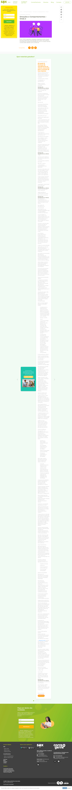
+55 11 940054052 (58, 755)
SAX (9, 2)
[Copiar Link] (61, 20)
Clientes (45, 2)
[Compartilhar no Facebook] (61, 15)
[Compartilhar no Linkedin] (61, 12)
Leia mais (69, 788)
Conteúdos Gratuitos (25, 14)
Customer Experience (8, 769)
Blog (52, 2)
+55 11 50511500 (41, 753)
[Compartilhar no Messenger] (61, 10)
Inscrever (9, 21)
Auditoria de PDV (24, 2)
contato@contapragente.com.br (61, 757)
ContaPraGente (36, 2)
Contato (58, 2)
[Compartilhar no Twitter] (61, 17)
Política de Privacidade (8, 784)
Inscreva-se (26, 726)
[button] (17, 379)
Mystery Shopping (7, 772)
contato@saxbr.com (43, 755)
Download (41, 695)
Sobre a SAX (6, 748)
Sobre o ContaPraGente (8, 756)
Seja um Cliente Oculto (8, 757)
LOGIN (67, 2)
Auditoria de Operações (8, 770)
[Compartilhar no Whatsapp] (61, 7)
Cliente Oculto (15, 2)
